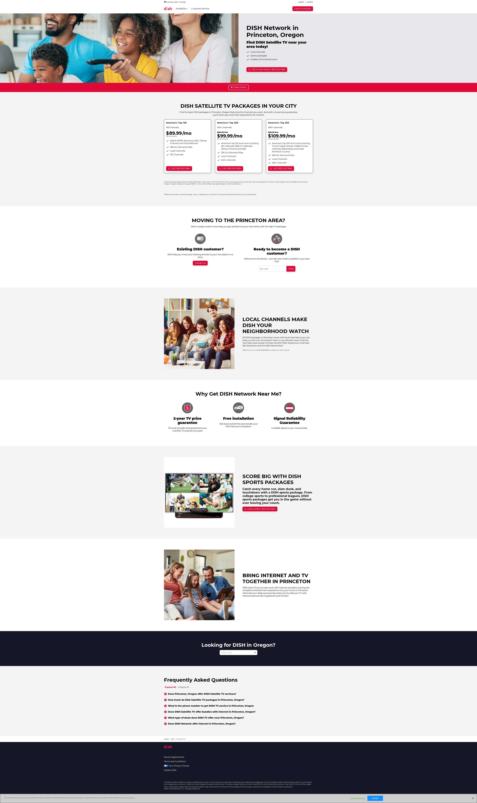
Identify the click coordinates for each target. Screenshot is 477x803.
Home (166, 739)
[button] (255, 652)
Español (310, 2)
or (172, 739)
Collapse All (183, 687)
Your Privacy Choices (179, 766)
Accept (375, 798)
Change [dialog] (183, 2)
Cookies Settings (357, 798)
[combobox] (236, 652)
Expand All (170, 687)
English (301, 2)
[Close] (473, 798)
